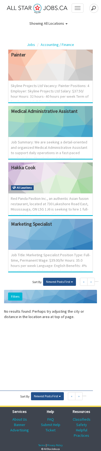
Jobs (31, 44)
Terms (41, 445)
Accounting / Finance (57, 44)
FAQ (50, 419)
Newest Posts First (58, 282)
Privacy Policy (55, 445)
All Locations (54, 23)
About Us (19, 419)
